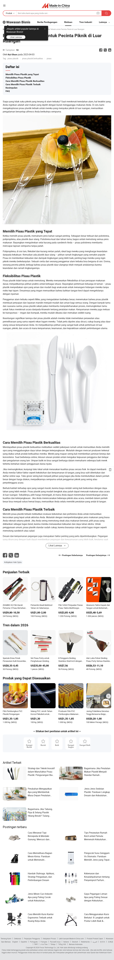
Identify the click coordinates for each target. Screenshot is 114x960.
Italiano (66, 942)
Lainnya (103, 22)
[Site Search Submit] (106, 13)
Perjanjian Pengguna (32, 938)
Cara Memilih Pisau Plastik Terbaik (23, 84)
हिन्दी (36, 944)
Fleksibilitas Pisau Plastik (18, 77)
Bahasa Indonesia (75, 944)
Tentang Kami (6, 938)
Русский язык (55, 942)
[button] (4, 5)
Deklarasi (17, 938)
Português (34, 942)
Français (44, 942)
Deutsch (75, 942)
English (15, 942)
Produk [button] (9, 13)
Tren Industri (85, 22)
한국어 (102, 942)
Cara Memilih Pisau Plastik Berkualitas (25, 81)
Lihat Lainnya (16, 37)
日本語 (110, 942)
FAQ (8, 91)
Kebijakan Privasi (49, 938)
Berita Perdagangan (47, 22)
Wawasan (109, 938)
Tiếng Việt (62, 944)
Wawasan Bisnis (18, 22)
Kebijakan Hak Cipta (13, 562)
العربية (95, 942)
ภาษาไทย (44, 944)
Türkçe (52, 944)
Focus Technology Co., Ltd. (49, 947)
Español (24, 942)
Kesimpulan (11, 87)
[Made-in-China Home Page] (56, 5)
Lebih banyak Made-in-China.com (71, 938)
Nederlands (85, 942)
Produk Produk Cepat (95, 938)
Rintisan (68, 22)
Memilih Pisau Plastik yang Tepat (22, 74)
